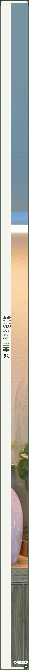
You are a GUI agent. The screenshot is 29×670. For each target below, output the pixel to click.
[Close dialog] (26, 2)
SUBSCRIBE (6, 349)
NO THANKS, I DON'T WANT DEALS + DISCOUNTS (6, 353)
